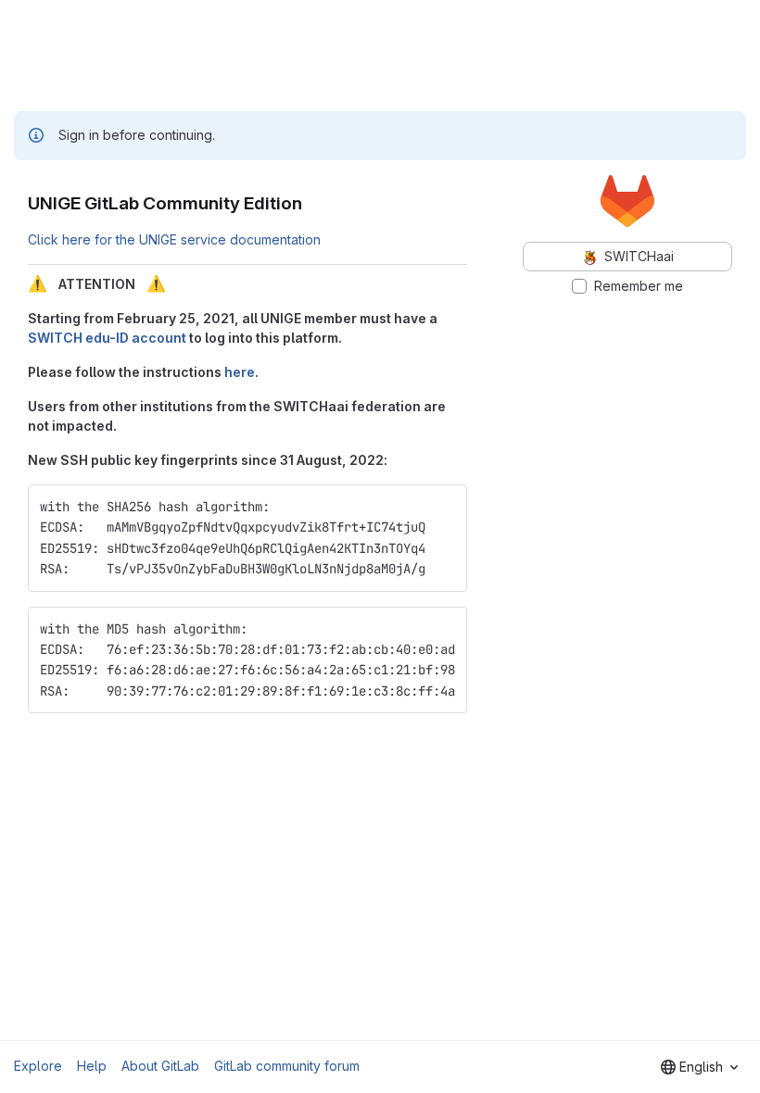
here (239, 372)
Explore (38, 1066)
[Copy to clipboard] (445, 506)
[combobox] (699, 1067)
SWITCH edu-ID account (107, 337)
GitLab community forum (287, 1066)
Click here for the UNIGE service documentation (174, 239)
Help (92, 1066)
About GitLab (160, 1066)
